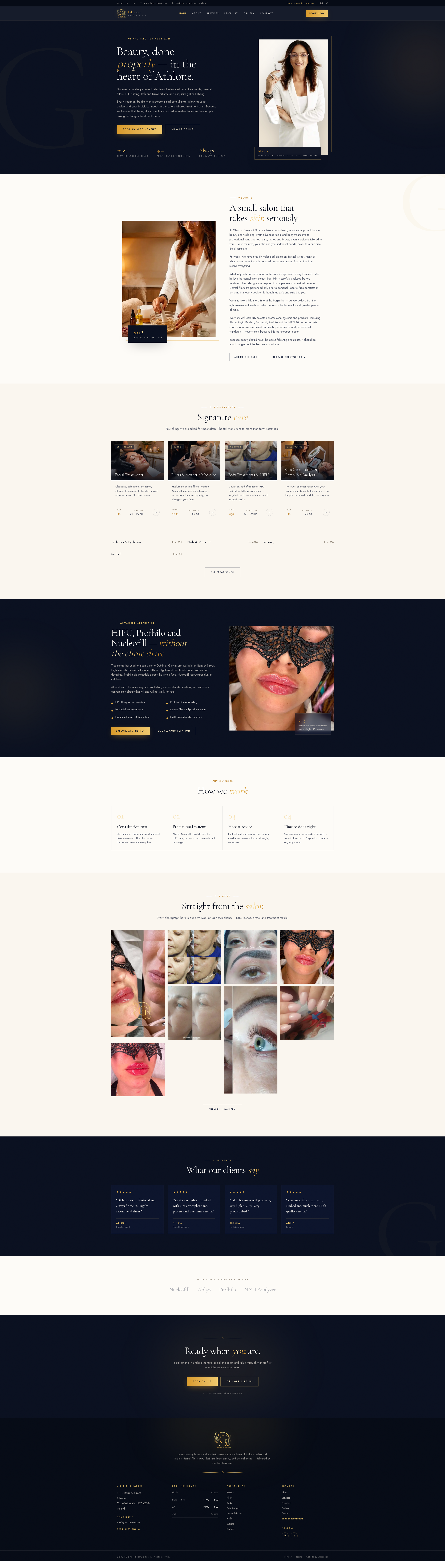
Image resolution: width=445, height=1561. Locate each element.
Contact (267, 14)
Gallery (249, 14)
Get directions (128, 1531)
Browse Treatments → (289, 359)
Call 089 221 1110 (239, 1384)
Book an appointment (292, 1521)
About (197, 14)
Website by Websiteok (317, 1559)
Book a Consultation (174, 733)
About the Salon (247, 359)
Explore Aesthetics (130, 733)
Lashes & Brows (234, 1516)
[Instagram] (321, 3)
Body (229, 1505)
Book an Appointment (139, 132)
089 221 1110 (128, 3)
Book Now (317, 14)
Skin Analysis (233, 1510)
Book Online (202, 1384)
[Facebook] (327, 3)
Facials (230, 1495)
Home (183, 14)
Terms (299, 1559)
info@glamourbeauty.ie (155, 3)
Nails (229, 1521)
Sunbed (230, 1531)
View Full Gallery (222, 1112)
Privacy (288, 1559)
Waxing (230, 1526)
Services (213, 14)
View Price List (183, 132)
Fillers (229, 1500)
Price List (232, 14)
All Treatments (222, 574)
